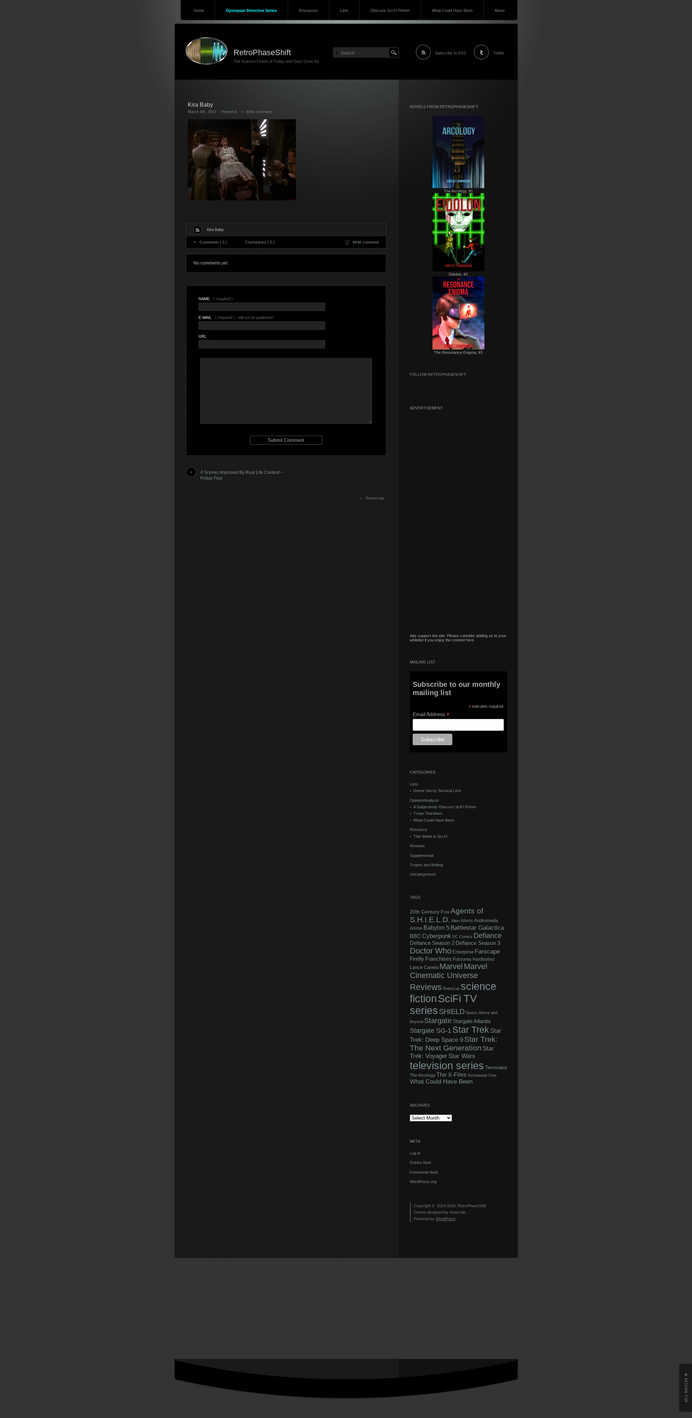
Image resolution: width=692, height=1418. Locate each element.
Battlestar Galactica (477, 927)
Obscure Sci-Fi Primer (390, 10)
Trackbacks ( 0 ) (260, 242)
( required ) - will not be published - (237, 317)
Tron (492, 1075)
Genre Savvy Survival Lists (437, 790)
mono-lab (457, 1212)
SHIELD (452, 1011)
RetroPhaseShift (262, 52)
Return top (374, 498)
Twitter (499, 53)
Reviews (417, 846)
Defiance (488, 935)
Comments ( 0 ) (213, 242)
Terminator (496, 1067)
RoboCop (451, 988)
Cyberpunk (436, 936)
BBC (415, 936)
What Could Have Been (452, 10)
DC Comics (462, 936)
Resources (308, 10)
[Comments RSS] (197, 230)
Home (199, 10)
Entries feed (420, 1162)
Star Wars (461, 1055)
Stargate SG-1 (430, 1030)
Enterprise (463, 952)
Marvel (451, 966)
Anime (416, 928)
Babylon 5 (436, 927)
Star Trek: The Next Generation (454, 1043)
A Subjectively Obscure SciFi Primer (444, 807)
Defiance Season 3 (478, 943)
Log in (415, 1153)
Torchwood (477, 1075)
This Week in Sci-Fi (430, 836)
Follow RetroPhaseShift (438, 374)
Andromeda (486, 920)
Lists (344, 10)
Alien (455, 921)
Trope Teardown (427, 813)
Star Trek (470, 1030)
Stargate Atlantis (472, 1021)
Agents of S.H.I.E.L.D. (446, 915)
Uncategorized (422, 874)
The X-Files (451, 1075)
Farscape (487, 951)
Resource (418, 829)
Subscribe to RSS (450, 53)
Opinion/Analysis (424, 800)
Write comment (259, 112)
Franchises (438, 959)
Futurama (462, 959)
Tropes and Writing (426, 865)
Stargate (438, 1020)
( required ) (216, 299)
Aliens (467, 920)
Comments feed (424, 1172)
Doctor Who (430, 950)
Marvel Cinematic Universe (448, 971)
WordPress (446, 1219)
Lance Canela (424, 967)
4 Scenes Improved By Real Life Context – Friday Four (241, 475)
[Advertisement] (458, 525)
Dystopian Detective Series (251, 10)
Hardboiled (483, 959)
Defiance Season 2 (432, 943)
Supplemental (421, 855)
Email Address (431, 714)
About (499, 10)
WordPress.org (423, 1181)
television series (447, 1065)
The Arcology (422, 1075)
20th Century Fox (429, 912)
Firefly (417, 959)
